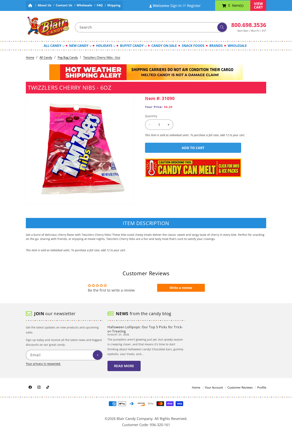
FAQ (100, 5)
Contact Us (64, 5)
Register (194, 5)
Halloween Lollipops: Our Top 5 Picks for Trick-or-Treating (145, 329)
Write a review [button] (181, 288)
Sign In (176, 5)
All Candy (46, 57)
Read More (124, 366)
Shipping (113, 5)
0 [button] (229, 5)
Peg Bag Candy (68, 57)
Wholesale (84, 5)
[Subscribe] (97, 355)
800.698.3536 (248, 25)
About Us (44, 5)
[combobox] (151, 27)
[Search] (222, 27)
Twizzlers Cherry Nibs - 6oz (101, 57)
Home (30, 57)
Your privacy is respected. (43, 363)
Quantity (151, 116)
